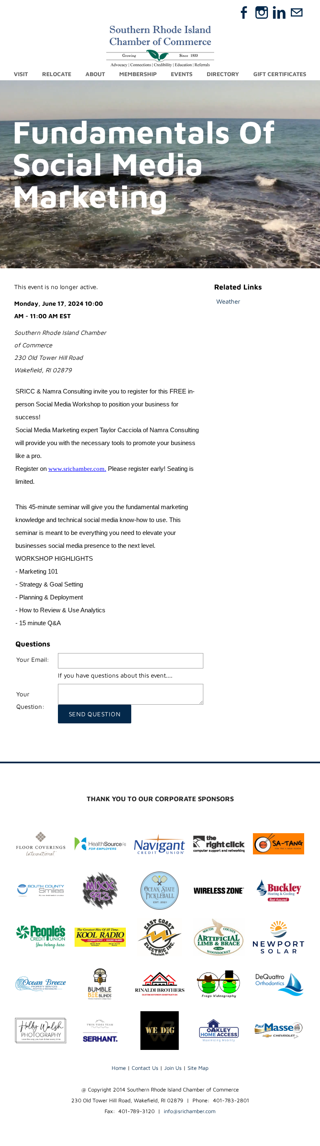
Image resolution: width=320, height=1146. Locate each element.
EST (65, 315)
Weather (228, 301)
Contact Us (145, 1067)
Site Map (198, 1067)
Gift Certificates (279, 73)
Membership (138, 73)
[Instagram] (261, 12)
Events (181, 73)
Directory (223, 73)
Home (119, 1067)
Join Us (173, 1067)
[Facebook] (244, 12)
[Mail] (296, 12)
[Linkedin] (279, 12)
